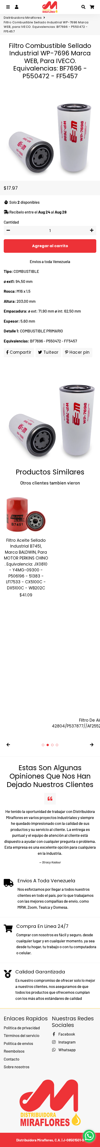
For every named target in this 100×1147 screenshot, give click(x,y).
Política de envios (18, 1043)
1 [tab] (43, 745)
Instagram (67, 1042)
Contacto (11, 1059)
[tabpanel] (26, 544)
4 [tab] (57, 745)
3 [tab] (52, 745)
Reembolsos (14, 1051)
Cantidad (11, 222)
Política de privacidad (22, 1027)
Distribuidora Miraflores (23, 17)
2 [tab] (48, 745)
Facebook (66, 1034)
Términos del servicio (21, 1035)
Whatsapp (67, 1049)
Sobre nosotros (16, 1066)
